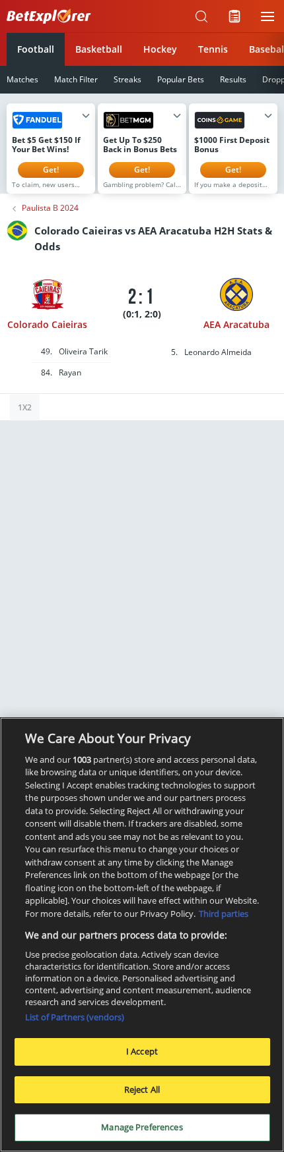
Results (233, 79)
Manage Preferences (141, 1127)
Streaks (127, 79)
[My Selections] (234, 16)
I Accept (142, 1051)
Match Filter (76, 79)
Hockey (160, 49)
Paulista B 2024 (50, 208)
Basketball (98, 49)
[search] (201, 16)
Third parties (223, 913)
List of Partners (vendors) (74, 1017)
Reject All (142, 1089)
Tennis (213, 49)
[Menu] (267, 16)
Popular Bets (180, 79)
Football (35, 49)
